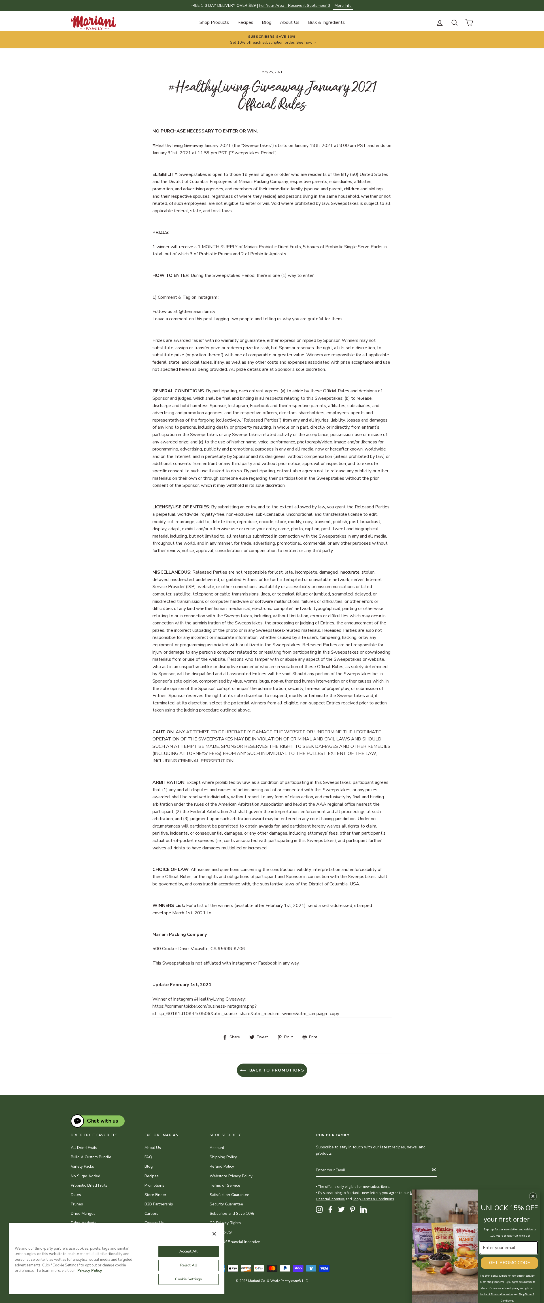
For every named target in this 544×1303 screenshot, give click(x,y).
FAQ (148, 1157)
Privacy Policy (89, 1270)
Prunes (77, 1204)
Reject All (188, 1265)
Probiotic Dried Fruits (89, 1185)
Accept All (188, 1251)
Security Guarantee (226, 1204)
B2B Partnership (158, 1204)
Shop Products (214, 22)
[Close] (214, 1234)
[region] (116, 1258)
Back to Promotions (276, 1070)
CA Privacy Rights (225, 1223)
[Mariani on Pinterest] (352, 1209)
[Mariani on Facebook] (330, 1209)
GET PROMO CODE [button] (509, 1263)
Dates (76, 1194)
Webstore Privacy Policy (231, 1176)
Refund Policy (222, 1166)
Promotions (154, 1185)
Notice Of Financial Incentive (235, 1242)
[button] (533, 1196)
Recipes (245, 22)
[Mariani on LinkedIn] (363, 1209)
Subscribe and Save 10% (232, 1213)
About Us (289, 22)
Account (217, 1147)
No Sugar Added (85, 1176)
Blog (266, 22)
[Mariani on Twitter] (341, 1209)
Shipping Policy (223, 1157)
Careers (151, 1213)
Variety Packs (82, 1166)
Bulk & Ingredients (326, 22)
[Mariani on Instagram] (319, 1209)
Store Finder (155, 1194)
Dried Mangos (83, 1213)
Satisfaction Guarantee (229, 1194)
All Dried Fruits (84, 1147)
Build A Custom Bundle (91, 1157)
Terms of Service (225, 1185)
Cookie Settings (188, 1279)
